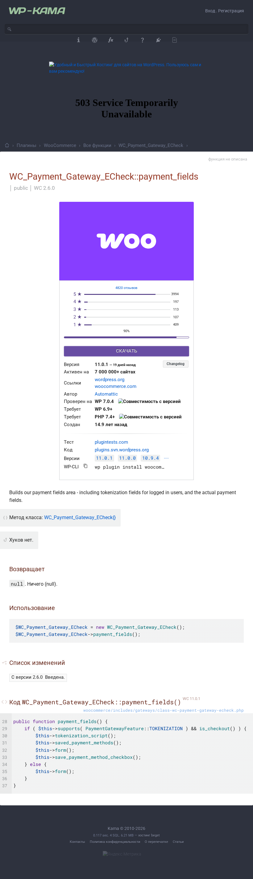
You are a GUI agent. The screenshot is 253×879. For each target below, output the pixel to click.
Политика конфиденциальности (115, 842)
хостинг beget (149, 835)
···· (166, 458)
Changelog (176, 364)
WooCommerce (60, 145)
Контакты (77, 842)
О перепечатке (156, 842)
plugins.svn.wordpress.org (122, 450)
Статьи (178, 842)
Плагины (26, 145)
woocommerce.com (115, 386)
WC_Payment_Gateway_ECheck (150, 145)
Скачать (126, 351)
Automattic (106, 394)
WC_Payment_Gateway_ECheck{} (80, 517)
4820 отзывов (126, 288)
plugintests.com (111, 442)
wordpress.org (109, 379)
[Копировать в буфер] (85, 466)
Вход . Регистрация (224, 10)
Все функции (97, 145)
